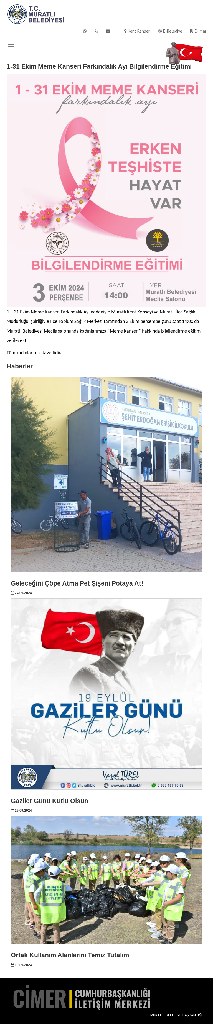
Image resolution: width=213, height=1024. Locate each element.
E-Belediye (172, 31)
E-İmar (200, 31)
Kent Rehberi (139, 31)
